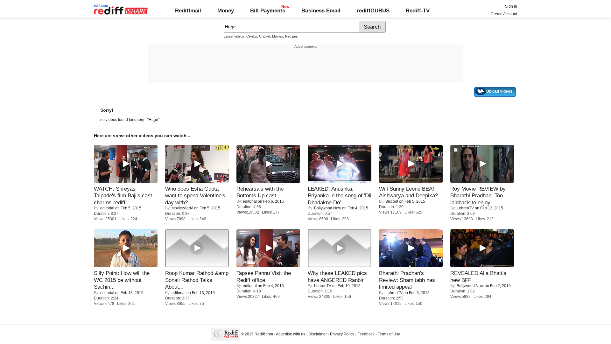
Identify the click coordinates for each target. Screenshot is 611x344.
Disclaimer (317, 334)
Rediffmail (188, 10)
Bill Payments (267, 10)
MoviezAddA (182, 208)
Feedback (366, 334)
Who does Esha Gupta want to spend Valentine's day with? (195, 195)
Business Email (321, 10)
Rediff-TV (418, 10)
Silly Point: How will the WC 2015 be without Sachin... (122, 280)
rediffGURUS (373, 10)
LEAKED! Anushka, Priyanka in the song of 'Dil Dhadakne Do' (339, 195)
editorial (107, 208)
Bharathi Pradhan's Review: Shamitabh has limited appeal (407, 280)
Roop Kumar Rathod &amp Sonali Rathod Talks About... (196, 280)
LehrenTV (465, 208)
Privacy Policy (342, 334)
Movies (277, 36)
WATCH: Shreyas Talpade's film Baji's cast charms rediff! (123, 195)
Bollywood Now (327, 208)
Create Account (504, 14)
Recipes (291, 36)
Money (225, 10)
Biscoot (391, 201)
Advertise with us (290, 334)
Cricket (264, 36)
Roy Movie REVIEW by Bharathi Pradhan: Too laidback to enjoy (478, 195)
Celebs (251, 36)
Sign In (511, 6)
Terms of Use (389, 334)
